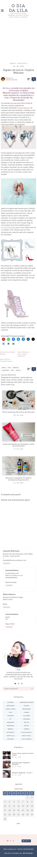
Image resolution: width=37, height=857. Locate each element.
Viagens (26, 712)
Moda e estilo (22, 63)
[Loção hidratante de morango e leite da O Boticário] (18, 431)
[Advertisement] (18, 40)
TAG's (10, 712)
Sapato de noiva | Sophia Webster (18, 71)
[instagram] (22, 683)
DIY (10, 719)
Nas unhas (10, 739)
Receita (26, 725)
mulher (18, 370)
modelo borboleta (9, 227)
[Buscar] (32, 689)
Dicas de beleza (26, 732)
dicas (9, 367)
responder (6, 563)
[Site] (15, 375)
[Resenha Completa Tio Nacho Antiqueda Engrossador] (18, 465)
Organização (26, 709)
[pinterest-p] (18, 683)
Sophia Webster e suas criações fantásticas (24, 354)
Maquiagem (10, 722)
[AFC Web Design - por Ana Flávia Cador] (28, 853)
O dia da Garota (26, 739)
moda (12, 370)
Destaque (10, 715)
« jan (18, 823)
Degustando (10, 705)
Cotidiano (10, 702)
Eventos (26, 705)
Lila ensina (26, 715)
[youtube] (15, 683)
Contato (27, 840)
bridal (4, 367)
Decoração (10, 732)
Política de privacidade (26, 849)
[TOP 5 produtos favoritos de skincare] (18, 400)
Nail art (26, 722)
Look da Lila (10, 735)
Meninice (12, 63)
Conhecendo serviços (26, 702)
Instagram (26, 719)
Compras (26, 729)
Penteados (10, 725)
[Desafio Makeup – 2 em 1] (18, 774)
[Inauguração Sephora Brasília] (18, 764)
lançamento (5, 370)
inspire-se (16, 367)
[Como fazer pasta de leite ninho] (18, 755)
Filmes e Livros (10, 709)
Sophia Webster (23, 108)
